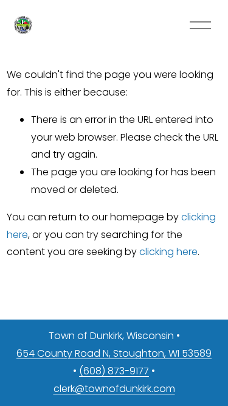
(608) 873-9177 (114, 371)
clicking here (168, 252)
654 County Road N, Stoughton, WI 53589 (114, 353)
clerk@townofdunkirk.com (114, 389)
